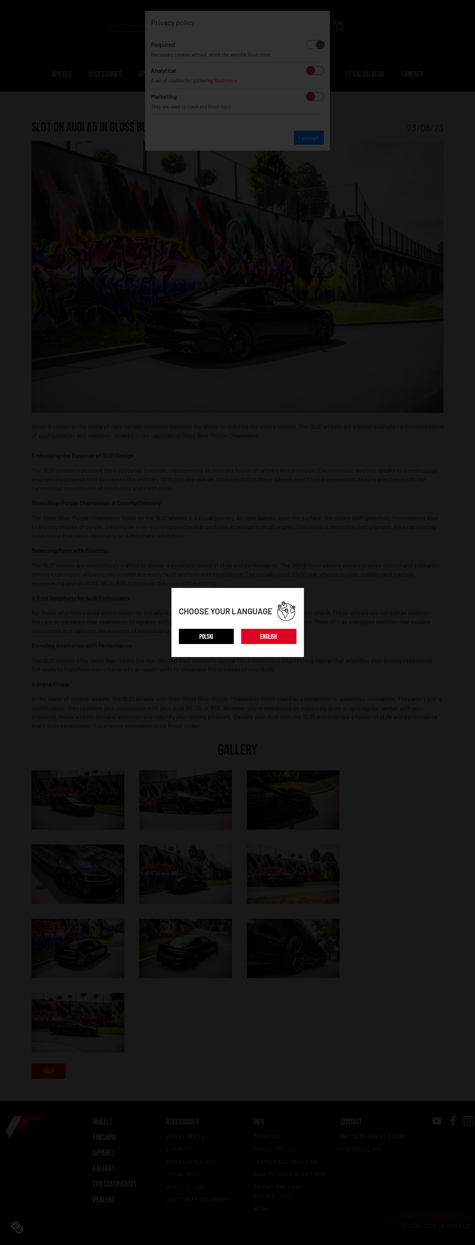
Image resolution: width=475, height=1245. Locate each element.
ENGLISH (268, 637)
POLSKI (206, 637)
